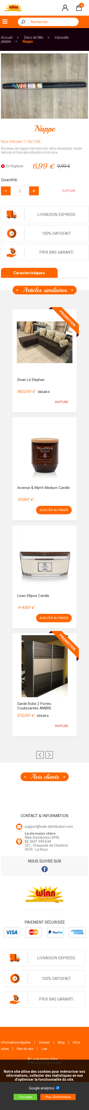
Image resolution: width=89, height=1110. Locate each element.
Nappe (27, 41)
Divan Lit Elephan (30, 380)
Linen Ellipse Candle (33, 595)
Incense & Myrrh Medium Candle (43, 488)
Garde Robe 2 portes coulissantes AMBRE (34, 705)
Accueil (6, 37)
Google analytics (41, 1088)
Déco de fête (33, 37)
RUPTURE (61, 402)
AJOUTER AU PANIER (54, 510)
